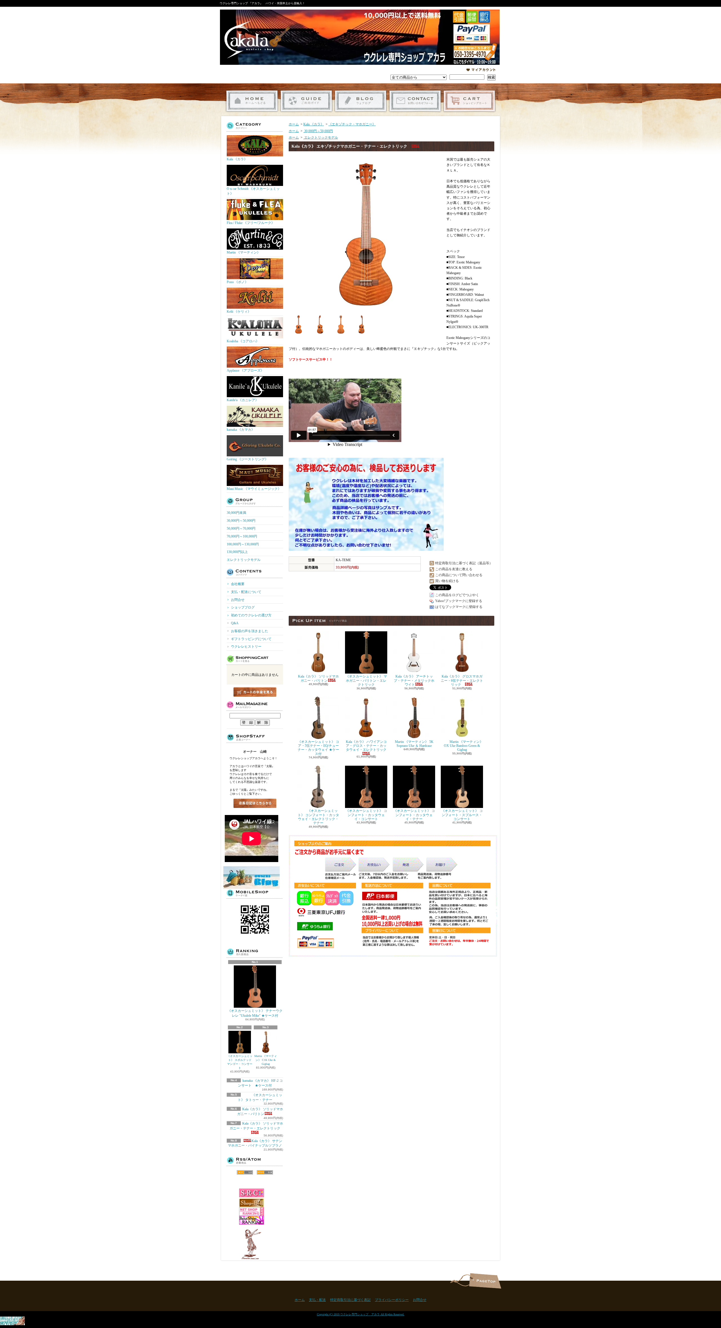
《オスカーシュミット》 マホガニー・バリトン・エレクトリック (366, 680)
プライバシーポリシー (392, 1300)
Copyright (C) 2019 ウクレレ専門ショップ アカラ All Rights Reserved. (360, 1314)
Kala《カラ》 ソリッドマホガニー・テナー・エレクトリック (257, 1126)
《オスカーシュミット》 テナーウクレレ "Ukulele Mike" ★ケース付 (255, 1013)
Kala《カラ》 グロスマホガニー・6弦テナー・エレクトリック (462, 680)
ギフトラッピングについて (251, 639)
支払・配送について (306, 101)
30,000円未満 (236, 513)
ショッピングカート (469, 101)
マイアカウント (481, 70)
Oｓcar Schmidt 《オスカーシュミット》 (253, 191)
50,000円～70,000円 (241, 528)
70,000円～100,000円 (242, 536)
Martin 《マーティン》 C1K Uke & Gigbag (265, 1059)
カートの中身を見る (254, 692)
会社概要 (237, 584)
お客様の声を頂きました (249, 631)
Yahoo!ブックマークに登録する (458, 601)
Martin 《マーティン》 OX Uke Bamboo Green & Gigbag (463, 746)
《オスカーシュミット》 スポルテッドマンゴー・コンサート (239, 1061)
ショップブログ (360, 101)
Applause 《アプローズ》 (245, 370)
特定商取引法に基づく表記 (350, 1300)
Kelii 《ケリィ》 (239, 312)
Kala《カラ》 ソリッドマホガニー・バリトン (318, 678)
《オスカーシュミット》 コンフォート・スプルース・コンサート (462, 815)
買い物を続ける (447, 581)
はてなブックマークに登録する (458, 607)
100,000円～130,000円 (243, 544)
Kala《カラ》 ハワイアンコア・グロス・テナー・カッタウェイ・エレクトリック (366, 746)
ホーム (252, 101)
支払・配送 (317, 1300)
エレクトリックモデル (244, 560)
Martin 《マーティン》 (243, 252)
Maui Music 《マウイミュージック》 (254, 489)
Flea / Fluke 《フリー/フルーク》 (251, 223)
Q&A (235, 623)
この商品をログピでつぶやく (457, 595)
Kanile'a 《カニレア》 (243, 400)
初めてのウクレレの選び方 (251, 615)
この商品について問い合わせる (458, 575)
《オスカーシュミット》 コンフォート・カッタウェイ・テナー (414, 815)
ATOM (265, 1172)
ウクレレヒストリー (246, 647)
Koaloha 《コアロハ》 (243, 341)
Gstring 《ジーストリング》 (247, 459)
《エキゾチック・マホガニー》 (352, 124)
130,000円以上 (237, 552)
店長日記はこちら (254, 803)
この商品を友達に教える (453, 569)
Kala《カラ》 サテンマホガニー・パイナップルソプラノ (255, 1143)
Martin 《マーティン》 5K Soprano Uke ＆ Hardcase (414, 744)
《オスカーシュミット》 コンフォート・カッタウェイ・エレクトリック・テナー (318, 817)
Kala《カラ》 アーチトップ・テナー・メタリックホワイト (414, 680)
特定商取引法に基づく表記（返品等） (464, 563)
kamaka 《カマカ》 (241, 430)
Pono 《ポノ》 (237, 282)
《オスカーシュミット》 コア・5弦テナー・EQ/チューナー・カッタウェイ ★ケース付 (318, 748)
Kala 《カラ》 (237, 159)
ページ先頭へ (485, 1281)
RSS (245, 1172)
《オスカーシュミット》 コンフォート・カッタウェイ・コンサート (366, 815)
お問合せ (415, 101)
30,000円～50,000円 (241, 521)
